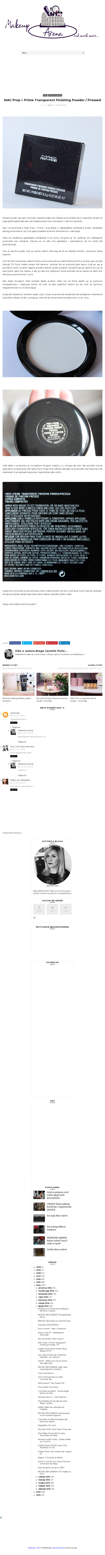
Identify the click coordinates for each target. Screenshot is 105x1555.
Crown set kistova (46, 1373)
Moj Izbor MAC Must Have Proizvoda (54, 1429)
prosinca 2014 (45, 1288)
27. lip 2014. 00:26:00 (18, 783)
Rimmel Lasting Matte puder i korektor (17, 699)
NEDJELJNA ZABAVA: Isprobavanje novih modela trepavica (54, 1414)
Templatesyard (59, 1551)
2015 (38, 1282)
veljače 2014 (44, 1486)
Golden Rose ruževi (57, 1249)
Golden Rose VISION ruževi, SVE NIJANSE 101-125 (52, 1446)
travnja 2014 (44, 1480)
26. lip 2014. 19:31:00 (18, 716)
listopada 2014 (45, 1294)
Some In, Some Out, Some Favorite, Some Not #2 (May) (54, 1462)
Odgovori (14, 723)
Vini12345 (15, 713)
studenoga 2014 (46, 1291)
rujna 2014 (43, 1297)
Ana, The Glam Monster (22, 746)
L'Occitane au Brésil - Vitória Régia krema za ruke (53, 1392)
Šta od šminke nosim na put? (51, 1339)
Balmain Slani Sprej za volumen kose (54, 1321)
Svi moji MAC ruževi (57, 1215)
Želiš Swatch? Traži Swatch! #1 (51, 1383)
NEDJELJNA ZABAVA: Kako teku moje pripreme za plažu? (52, 1368)
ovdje (47, 218)
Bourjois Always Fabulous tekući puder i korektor (51, 699)
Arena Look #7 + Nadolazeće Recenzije (51, 1334)
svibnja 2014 (44, 1477)
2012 (38, 1495)
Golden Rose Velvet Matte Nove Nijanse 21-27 (52, 1350)
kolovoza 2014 (45, 1300)
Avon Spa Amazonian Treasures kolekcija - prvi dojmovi (52, 1356)
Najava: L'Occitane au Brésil (50, 1457)
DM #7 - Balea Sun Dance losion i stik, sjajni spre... (53, 1362)
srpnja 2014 (44, 1303)
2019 (38, 1270)
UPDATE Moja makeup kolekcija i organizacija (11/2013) (59, 1207)
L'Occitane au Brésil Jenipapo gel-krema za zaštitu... (53, 1420)
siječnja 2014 (44, 1489)
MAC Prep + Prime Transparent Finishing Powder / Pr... (52, 1344)
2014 (38, 1285)
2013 (38, 1492)
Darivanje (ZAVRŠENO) (48, 1325)
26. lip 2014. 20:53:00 (18, 749)
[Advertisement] (52, 74)
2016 (38, 1279)
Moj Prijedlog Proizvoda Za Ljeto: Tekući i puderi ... (52, 1402)
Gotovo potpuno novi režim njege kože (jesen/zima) (58, 1195)
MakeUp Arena (25, 730)
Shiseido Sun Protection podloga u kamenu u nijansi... (53, 1310)
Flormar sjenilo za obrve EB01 (51, 1468)
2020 (39, 1267)
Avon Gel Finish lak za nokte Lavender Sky (50, 1378)
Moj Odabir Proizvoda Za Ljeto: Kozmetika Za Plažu (51, 1434)
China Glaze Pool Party (48, 1387)
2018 (38, 1273)
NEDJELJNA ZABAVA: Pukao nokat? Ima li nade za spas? (57, 1240)
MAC (45, 95)
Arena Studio (71, 1548)
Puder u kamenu (55, 95)
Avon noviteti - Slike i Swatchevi (52, 1329)
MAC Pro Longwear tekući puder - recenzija (83, 699)
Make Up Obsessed (20, 780)
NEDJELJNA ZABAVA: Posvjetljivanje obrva (54, 1316)
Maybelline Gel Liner (47, 1425)
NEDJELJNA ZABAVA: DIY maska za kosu (54, 1472)
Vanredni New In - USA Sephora (52, 1397)
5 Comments (61, 105)
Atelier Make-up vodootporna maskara (51, 1408)
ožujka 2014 (44, 1483)
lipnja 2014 (43, 1306)
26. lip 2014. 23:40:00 (26, 733)
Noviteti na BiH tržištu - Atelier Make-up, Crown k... (54, 1440)
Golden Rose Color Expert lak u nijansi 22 (54, 1452)
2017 (38, 1276)
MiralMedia (46, 1548)
